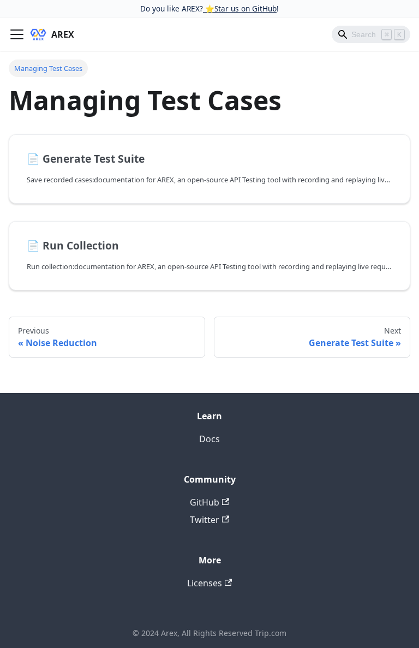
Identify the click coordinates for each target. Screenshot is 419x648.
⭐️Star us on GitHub (240, 8)
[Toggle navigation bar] (17, 34)
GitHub (204, 502)
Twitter (204, 520)
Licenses (204, 583)
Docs (209, 439)
